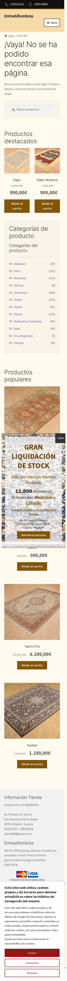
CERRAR (60, 438)
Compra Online (21, 510)
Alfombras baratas (33, 535)
